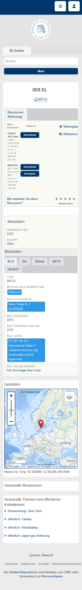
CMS (67, 572)
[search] (41, 61)
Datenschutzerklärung (66, 564)
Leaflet (15, 466)
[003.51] (41, 99)
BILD (11, 261)
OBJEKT (13, 269)
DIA (24, 261)
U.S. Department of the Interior (36, 466)
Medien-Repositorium (24, 572)
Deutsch (47, 555)
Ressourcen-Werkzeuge (16, 114)
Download (30, 135)
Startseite (11, 564)
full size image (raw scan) (24, 370)
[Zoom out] (11, 421)
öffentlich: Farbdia (18, 519)
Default (39, 261)
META (56, 261)
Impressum (28, 564)
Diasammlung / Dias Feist (24, 511)
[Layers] (69, 397)
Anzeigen (30, 173)
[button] (41, 424)
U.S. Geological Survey (64, 466)
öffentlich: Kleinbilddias (22, 527)
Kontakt (44, 564)
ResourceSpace (52, 576)
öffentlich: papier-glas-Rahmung (27, 535)
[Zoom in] (11, 395)
